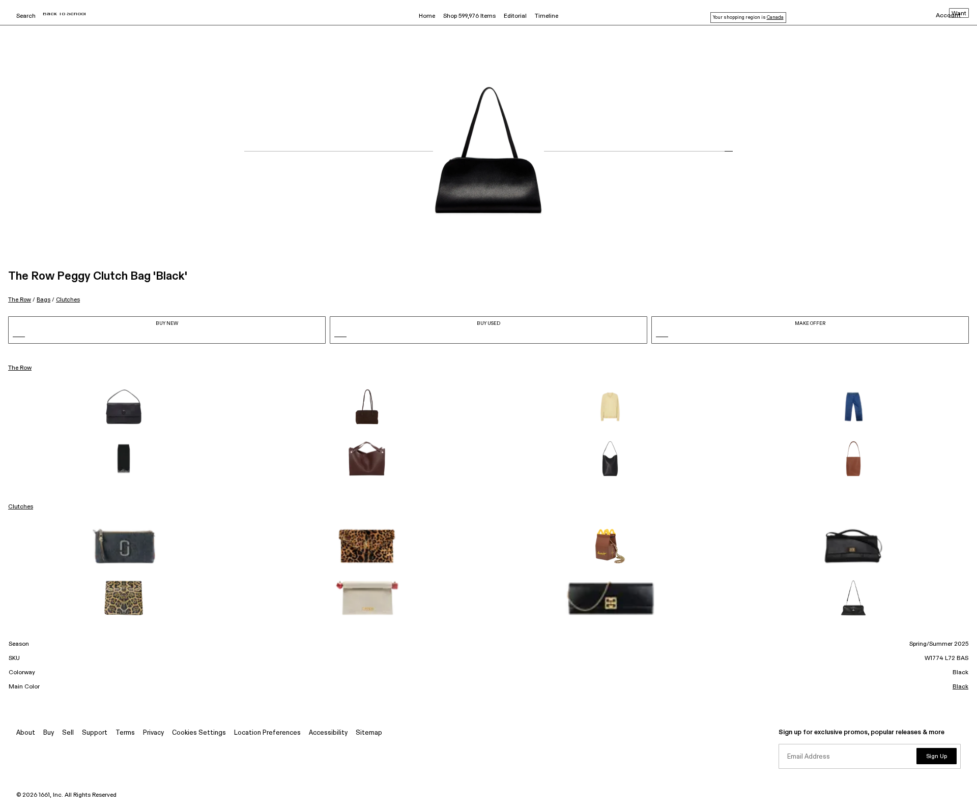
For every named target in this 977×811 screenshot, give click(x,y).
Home (427, 16)
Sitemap (369, 733)
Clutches (68, 300)
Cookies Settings (199, 733)
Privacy (153, 733)
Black (960, 687)
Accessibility (328, 733)
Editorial (515, 16)
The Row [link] (20, 368)
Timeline (546, 16)
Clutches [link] (20, 507)
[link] (123, 407)
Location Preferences (267, 733)
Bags (43, 300)
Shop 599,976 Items (469, 16)
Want (959, 14)
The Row (19, 300)
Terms (125, 733)
